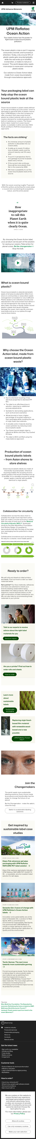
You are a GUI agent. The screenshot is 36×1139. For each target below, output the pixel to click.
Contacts (7, 1037)
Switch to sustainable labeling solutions (20, 811)
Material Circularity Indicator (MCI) (17, 522)
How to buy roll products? (10, 1082)
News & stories (9, 1039)
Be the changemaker (23, 246)
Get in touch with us (8, 1088)
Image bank (6, 1057)
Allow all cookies (18, 1121)
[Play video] (18, 263)
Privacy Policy (19, 1113)
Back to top (8, 1023)
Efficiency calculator (8, 1069)
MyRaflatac (5, 1072)
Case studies (6, 1053)
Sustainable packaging (11, 1032)
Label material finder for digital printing (14, 1070)
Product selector (23, 3)
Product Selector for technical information (15, 1067)
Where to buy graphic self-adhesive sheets (15, 1084)
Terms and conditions (9, 1086)
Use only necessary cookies (18, 1126)
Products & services (10, 1030)
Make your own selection (18, 1132)
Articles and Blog (7, 1051)
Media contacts (7, 1055)
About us (7, 1035)
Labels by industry (10, 1027)
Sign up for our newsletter (10, 1049)
